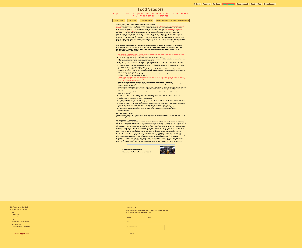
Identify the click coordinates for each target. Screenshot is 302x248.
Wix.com (23, 234)
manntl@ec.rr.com (123, 110)
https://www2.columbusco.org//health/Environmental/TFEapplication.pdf (136, 29)
